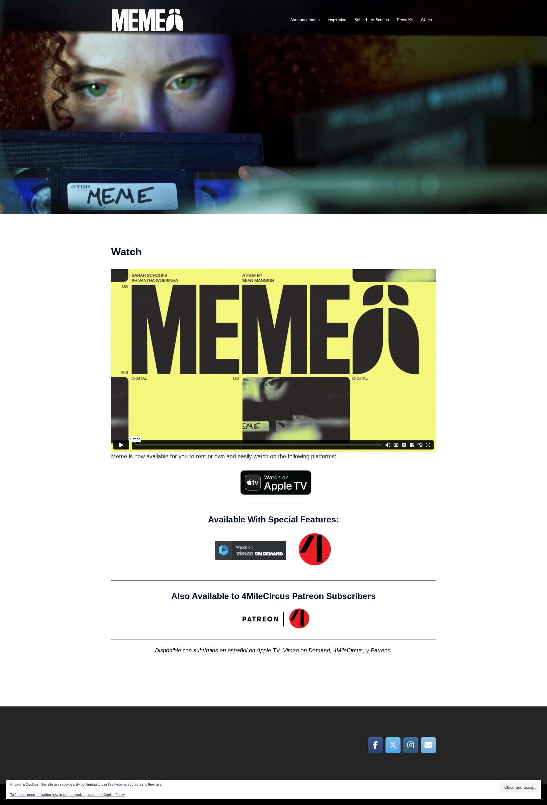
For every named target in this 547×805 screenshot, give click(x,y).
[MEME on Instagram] (410, 745)
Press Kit (405, 19)
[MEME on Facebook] (375, 745)
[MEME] (147, 19)
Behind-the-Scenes (371, 19)
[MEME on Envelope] (428, 745)
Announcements (305, 19)
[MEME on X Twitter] (393, 745)
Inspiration (337, 19)
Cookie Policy (114, 795)
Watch (426, 19)
